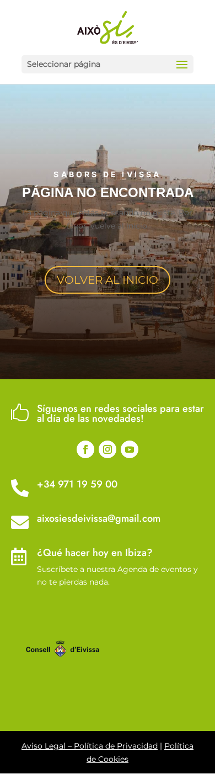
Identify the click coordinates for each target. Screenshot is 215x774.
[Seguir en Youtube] (129, 449)
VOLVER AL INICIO (107, 280)
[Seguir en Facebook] (85, 449)
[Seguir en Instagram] (107, 449)
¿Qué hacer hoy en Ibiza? (95, 552)
